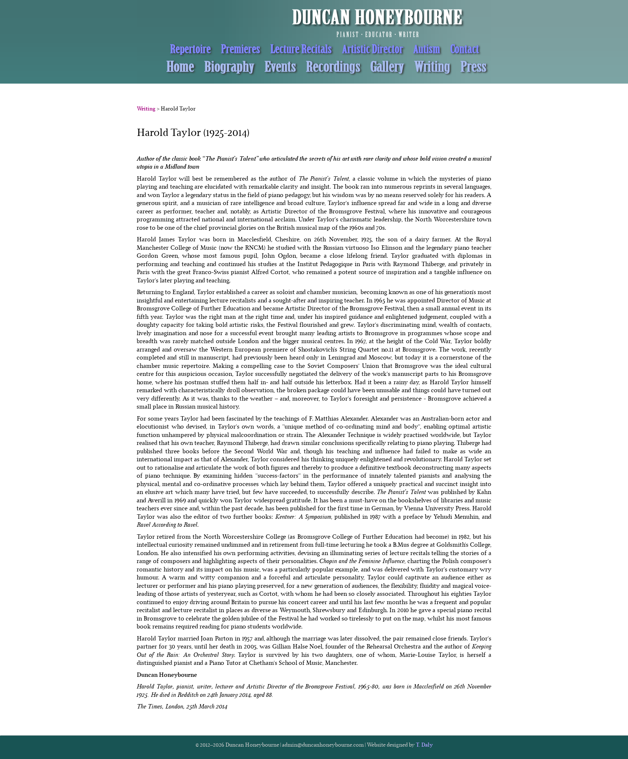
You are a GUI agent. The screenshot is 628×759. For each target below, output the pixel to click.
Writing (146, 108)
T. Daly (424, 745)
